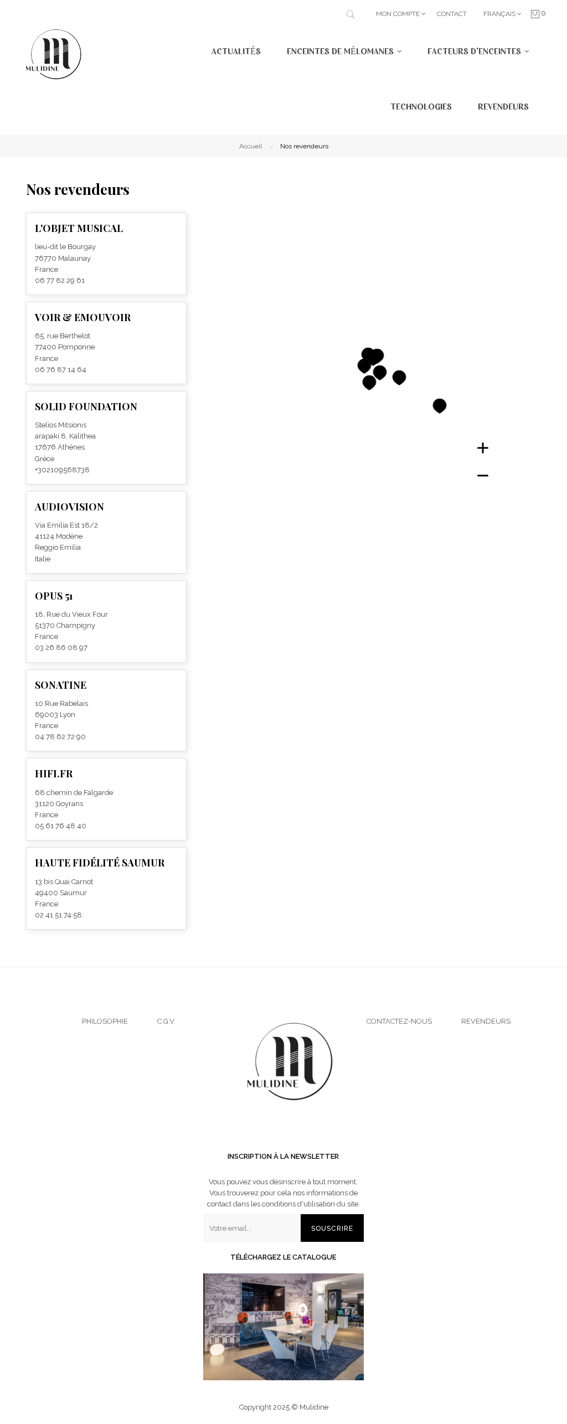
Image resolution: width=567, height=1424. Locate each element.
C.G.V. (166, 1021)
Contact (452, 14)
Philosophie (105, 1021)
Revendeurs (486, 1021)
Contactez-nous (399, 1021)
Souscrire (332, 1228)
